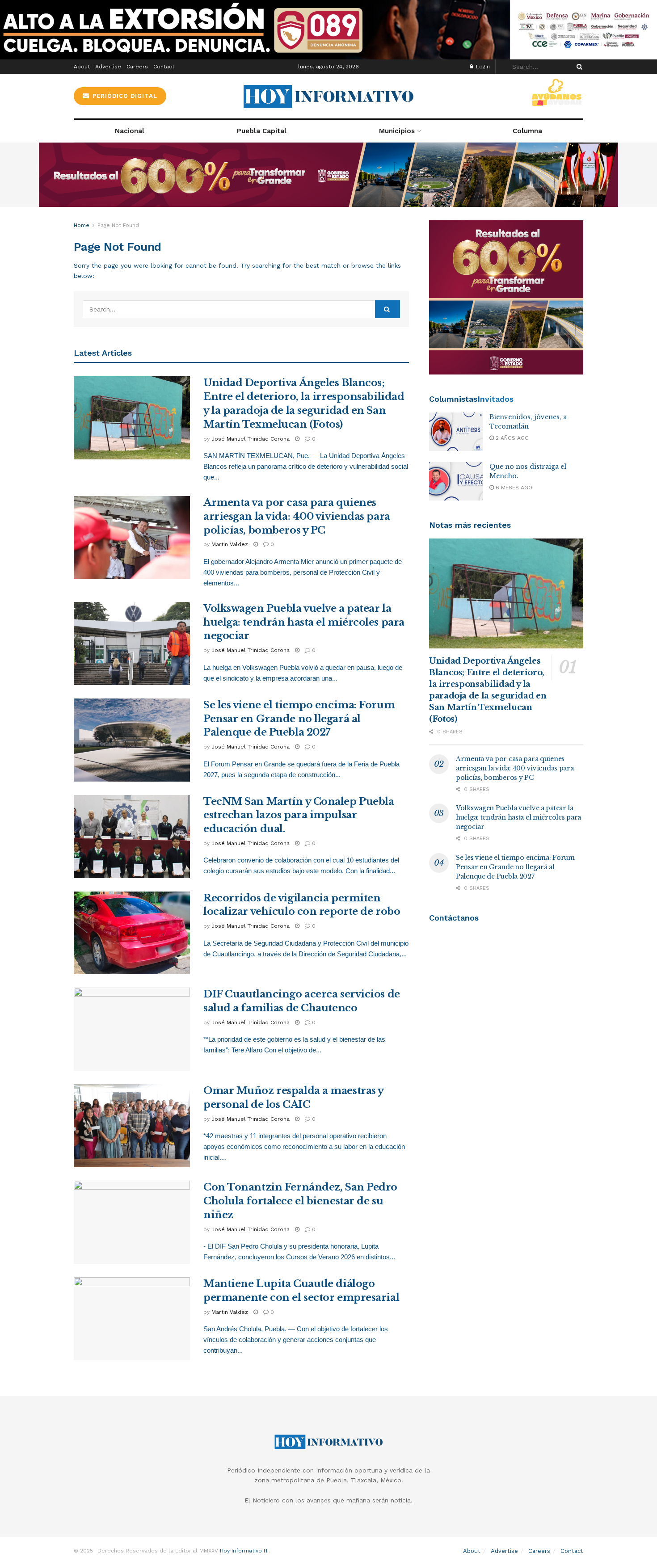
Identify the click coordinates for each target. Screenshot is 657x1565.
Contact (163, 66)
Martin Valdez (229, 544)
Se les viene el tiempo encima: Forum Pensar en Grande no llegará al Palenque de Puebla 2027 (299, 719)
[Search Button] (578, 66)
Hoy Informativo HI (244, 1551)
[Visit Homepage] (328, 96)
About (82, 66)
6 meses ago (513, 487)
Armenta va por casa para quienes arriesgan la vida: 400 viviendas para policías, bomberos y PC (296, 516)
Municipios (397, 131)
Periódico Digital (123, 96)
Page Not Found (118, 225)
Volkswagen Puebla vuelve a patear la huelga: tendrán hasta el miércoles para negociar (303, 622)
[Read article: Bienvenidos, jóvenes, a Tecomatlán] (456, 431)
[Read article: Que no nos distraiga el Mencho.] (456, 481)
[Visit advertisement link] (328, 29)
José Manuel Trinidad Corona (250, 439)
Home (81, 225)
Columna (527, 131)
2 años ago (511, 438)
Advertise (108, 66)
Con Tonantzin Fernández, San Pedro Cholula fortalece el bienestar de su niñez (300, 1201)
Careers (137, 66)
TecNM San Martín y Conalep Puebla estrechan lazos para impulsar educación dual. (298, 815)
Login (482, 66)
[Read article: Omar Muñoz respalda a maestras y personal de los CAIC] (132, 1125)
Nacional (129, 131)
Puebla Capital (261, 131)
